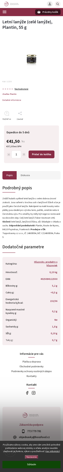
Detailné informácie (11, 100)
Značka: (9, 94)
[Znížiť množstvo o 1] (8, 154)
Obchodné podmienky (31, 366)
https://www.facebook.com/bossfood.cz (27, 393)
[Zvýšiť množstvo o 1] (23, 154)
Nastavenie (31, 457)
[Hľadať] (58, 4)
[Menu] (4, 11)
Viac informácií (52, 451)
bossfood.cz (34, 393)
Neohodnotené (21, 89)
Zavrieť (50, 125)
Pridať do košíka (41, 154)
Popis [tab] (9, 175)
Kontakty (31, 376)
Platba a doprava (31, 361)
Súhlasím (31, 464)
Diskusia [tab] (25, 175)
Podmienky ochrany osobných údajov (31, 371)
